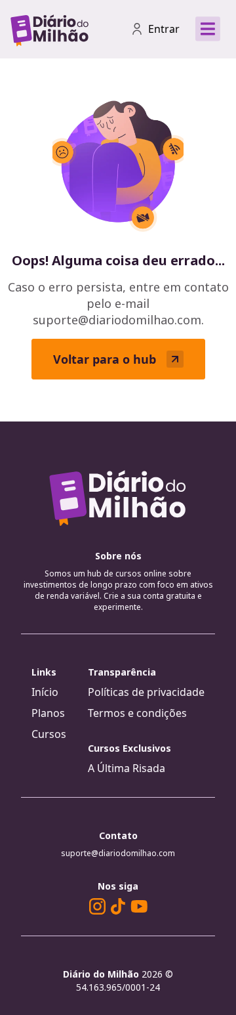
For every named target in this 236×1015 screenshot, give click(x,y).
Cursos (48, 734)
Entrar (164, 29)
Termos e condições (137, 713)
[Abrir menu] (208, 29)
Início (44, 692)
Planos (48, 713)
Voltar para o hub (104, 359)
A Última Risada (126, 768)
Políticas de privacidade (146, 692)
